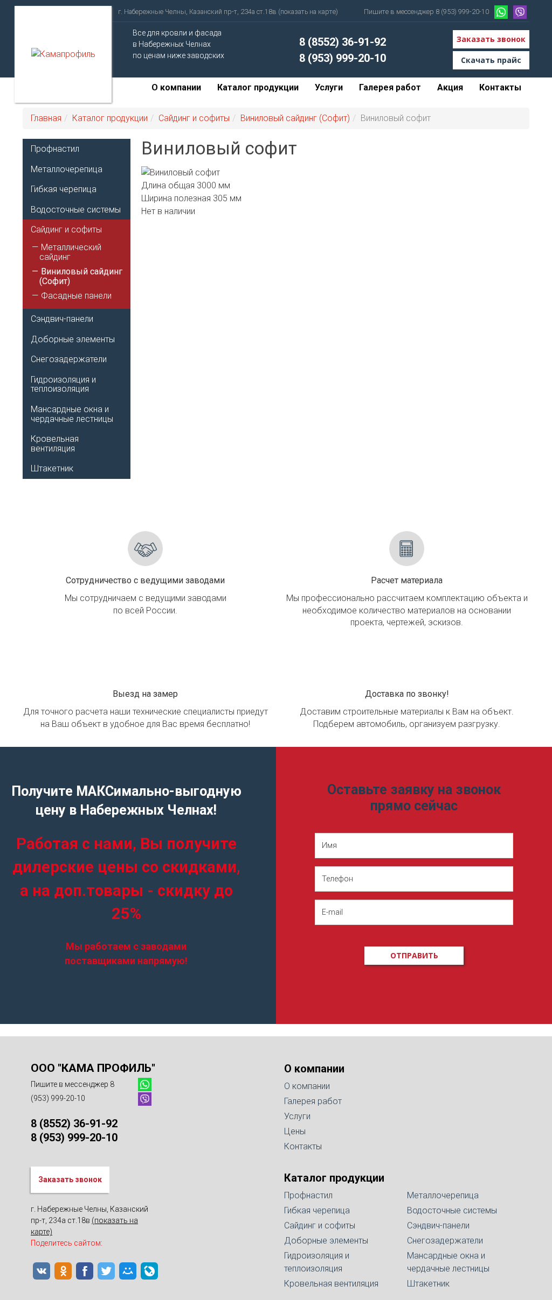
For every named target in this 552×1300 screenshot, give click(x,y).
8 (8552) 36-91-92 (342, 42)
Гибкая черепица (63, 189)
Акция (450, 87)
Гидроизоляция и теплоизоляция (63, 384)
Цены (295, 1131)
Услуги (329, 87)
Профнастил (55, 149)
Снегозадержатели (69, 359)
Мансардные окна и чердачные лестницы (72, 414)
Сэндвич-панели (62, 319)
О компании (176, 87)
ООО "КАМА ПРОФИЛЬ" (93, 1068)
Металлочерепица (66, 169)
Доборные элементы (73, 339)
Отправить (414, 955)
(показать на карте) (308, 12)
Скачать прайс (491, 60)
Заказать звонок (491, 39)
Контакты (500, 87)
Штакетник (52, 468)
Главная (46, 118)
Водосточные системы (76, 209)
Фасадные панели (76, 296)
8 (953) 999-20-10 (342, 58)
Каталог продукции (258, 87)
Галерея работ (390, 87)
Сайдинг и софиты (194, 118)
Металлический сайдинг (70, 252)
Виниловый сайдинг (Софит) (295, 118)
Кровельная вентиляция (55, 444)
